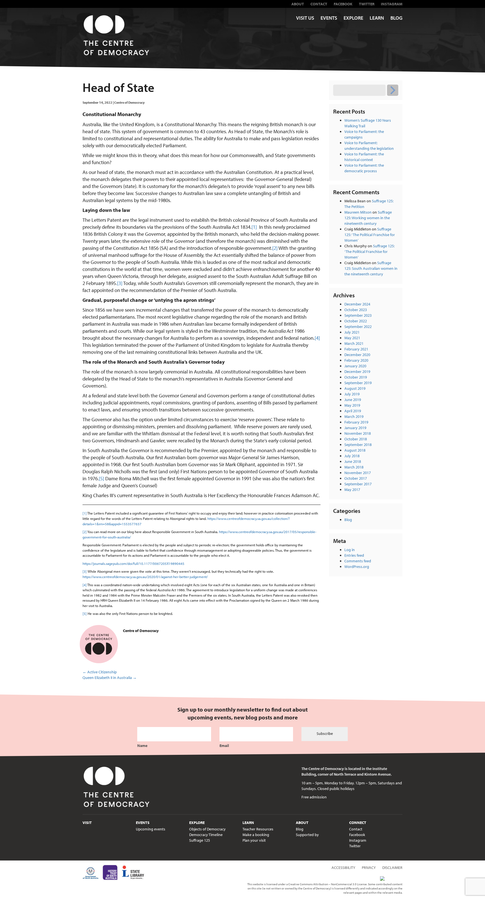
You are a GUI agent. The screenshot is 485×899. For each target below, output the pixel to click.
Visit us (305, 18)
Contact (318, 3)
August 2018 (354, 450)
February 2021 (356, 349)
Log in (349, 549)
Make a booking (255, 834)
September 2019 (358, 382)
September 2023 (358, 315)
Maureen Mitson (358, 212)
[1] (254, 227)
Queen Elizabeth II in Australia (110, 677)
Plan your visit (254, 840)
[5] (101, 478)
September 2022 (358, 326)
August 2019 (354, 388)
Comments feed (357, 560)
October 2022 (355, 320)
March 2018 (353, 467)
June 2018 (352, 461)
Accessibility (343, 867)
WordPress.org (356, 566)
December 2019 (357, 371)
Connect (357, 822)
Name (142, 746)
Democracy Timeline (206, 834)
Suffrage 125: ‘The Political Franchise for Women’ (369, 235)
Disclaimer (392, 867)
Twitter (366, 3)
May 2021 (352, 337)
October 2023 (355, 309)
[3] (119, 283)
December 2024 (357, 304)
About (297, 3)
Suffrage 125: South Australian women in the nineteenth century (370, 268)
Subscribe (325, 733)
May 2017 (352, 489)
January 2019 (355, 427)
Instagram (391, 3)
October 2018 (355, 438)
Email (224, 746)
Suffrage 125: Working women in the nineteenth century (368, 218)
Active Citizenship (100, 671)
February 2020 (356, 360)
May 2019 (352, 405)
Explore (353, 18)
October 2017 (355, 478)
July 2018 (352, 455)
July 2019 (352, 394)
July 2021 (352, 332)
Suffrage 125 (199, 840)
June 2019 (352, 399)
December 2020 (357, 354)
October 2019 (355, 377)
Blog (396, 18)
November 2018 (357, 433)
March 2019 (353, 416)
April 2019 (352, 410)
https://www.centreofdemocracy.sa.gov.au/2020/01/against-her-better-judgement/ (145, 576)
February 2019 (356, 422)
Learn (377, 18)
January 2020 (355, 365)
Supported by (307, 834)
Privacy (369, 867)
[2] (275, 248)
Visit (87, 822)
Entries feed (354, 555)
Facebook (343, 3)
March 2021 (353, 343)
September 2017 (358, 483)
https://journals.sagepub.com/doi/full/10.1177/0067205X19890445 (133, 563)
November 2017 (357, 472)
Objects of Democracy (207, 829)
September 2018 (358, 444)
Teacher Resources (257, 829)
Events (329, 18)
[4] (317, 338)
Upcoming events (150, 829)
